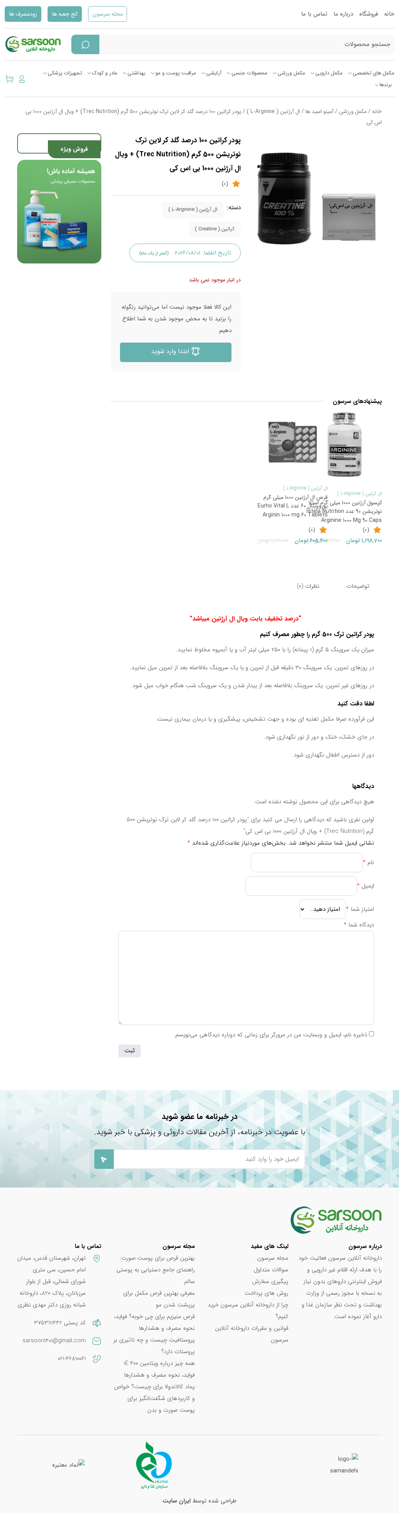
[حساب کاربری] (21, 78)
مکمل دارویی (329, 73)
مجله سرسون (107, 14)
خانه (389, 14)
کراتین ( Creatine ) (215, 229)
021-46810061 (72, 1358)
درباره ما (343, 14)
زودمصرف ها (23, 14)
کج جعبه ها (65, 14)
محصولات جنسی (249, 73)
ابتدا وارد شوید (171, 351)
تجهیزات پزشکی (65, 73)
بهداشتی (136, 73)
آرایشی (213, 73)
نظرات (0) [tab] (308, 586)
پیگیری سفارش (270, 1281)
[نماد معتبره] (68, 1465)
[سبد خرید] (9, 78)
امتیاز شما (360, 909)
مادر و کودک (104, 73)
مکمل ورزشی (291, 73)
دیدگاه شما (359, 925)
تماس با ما (314, 14)
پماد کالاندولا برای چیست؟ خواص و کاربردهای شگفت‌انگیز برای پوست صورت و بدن (154, 1398)
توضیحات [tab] (357, 586)
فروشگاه (368, 14)
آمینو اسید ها (319, 112)
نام (368, 862)
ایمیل (365, 886)
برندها (386, 85)
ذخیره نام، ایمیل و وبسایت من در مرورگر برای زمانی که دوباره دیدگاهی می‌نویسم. (270, 1034)
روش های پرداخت (266, 1293)
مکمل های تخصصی (373, 73)
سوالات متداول (271, 1269)
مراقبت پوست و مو (175, 73)
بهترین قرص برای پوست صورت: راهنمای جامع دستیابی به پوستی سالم (156, 1269)
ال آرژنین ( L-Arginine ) (273, 112)
